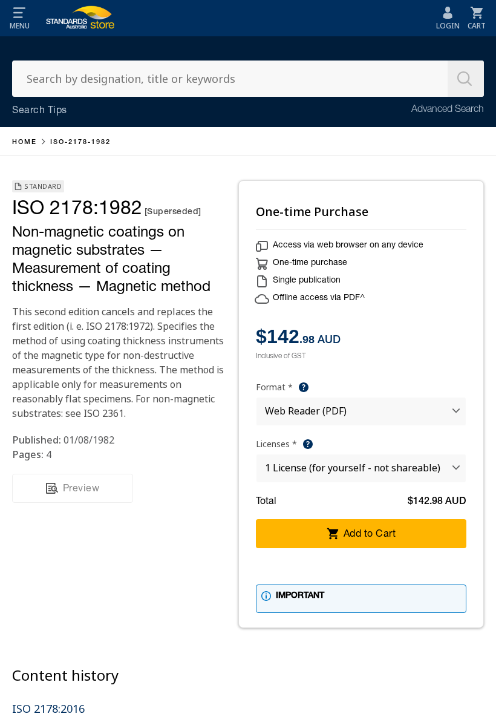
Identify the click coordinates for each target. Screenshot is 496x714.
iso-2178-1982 (80, 142)
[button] (19, 18)
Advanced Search (447, 110)
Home (24, 142)
